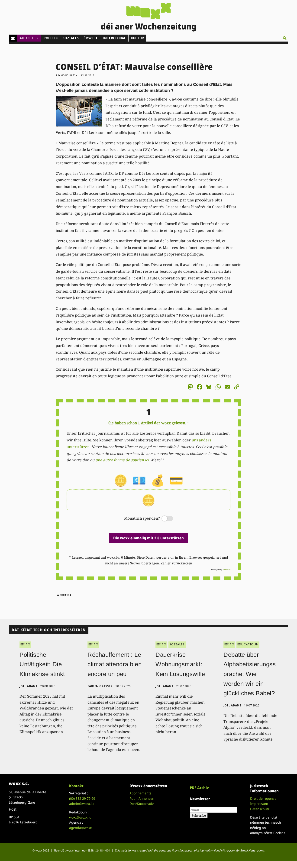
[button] (284, 38)
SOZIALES (71, 38)
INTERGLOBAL (114, 38)
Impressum (259, 803)
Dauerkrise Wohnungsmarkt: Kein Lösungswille (180, 664)
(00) (82, 798)
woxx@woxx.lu (80, 817)
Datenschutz (260, 809)
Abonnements (140, 793)
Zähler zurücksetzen (176, 563)
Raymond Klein (66, 75)
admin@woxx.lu (81, 803)
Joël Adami (28, 686)
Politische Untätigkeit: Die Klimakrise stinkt (42, 664)
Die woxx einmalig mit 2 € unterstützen (148, 538)
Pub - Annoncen (141, 798)
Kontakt (76, 785)
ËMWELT (91, 38)
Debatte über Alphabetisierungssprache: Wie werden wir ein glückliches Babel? (249, 674)
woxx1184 (64, 595)
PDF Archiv (199, 787)
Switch (163, 518)
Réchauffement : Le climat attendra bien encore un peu (114, 664)
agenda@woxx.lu (82, 827)
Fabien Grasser (99, 686)
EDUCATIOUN (247, 644)
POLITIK (51, 38)
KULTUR (137, 38)
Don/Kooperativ (141, 803)
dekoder (226, 569)
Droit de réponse (263, 798)
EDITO (25, 644)
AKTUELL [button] (26, 38)
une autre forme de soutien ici (122, 460)
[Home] (13, 38)
